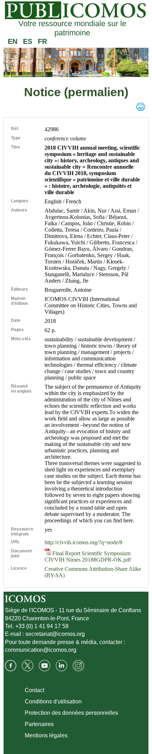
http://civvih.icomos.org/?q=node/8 (83, 542)
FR (42, 41)
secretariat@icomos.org (55, 634)
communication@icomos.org (40, 650)
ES (27, 41)
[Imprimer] (140, 107)
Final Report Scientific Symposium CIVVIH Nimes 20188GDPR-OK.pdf (88, 556)
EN (12, 41)
